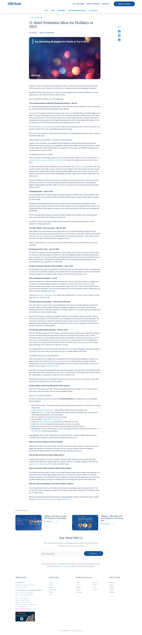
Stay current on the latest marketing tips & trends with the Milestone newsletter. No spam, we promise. (71, 544)
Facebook (112, 582)
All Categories (78, 4)
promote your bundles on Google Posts (41, 464)
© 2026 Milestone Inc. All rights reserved (71, 630)
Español (51, 587)
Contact (51, 582)
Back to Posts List (36, 17)
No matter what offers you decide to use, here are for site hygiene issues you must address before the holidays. (63, 400)
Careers (51, 585)
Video (50, 594)
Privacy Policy (53, 590)
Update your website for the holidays (40, 395)
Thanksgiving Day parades (40, 127)
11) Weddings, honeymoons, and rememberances (44, 355)
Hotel (53, 10)
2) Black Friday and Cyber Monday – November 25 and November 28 (50, 140)
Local (77, 585)
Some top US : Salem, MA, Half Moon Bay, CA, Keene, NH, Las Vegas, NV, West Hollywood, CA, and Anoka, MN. (64, 296)
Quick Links (54, 577)
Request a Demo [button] (124, 4)
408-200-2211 (67, 499)
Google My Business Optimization (42, 410)
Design (95, 585)
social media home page (47, 421)
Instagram (112, 592)
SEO (46, 10)
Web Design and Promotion (77, 10)
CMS (77, 582)
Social (94, 587)
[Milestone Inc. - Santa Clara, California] (14, 4)
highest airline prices (77, 166)
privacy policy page (65, 566)
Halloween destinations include (47, 295)
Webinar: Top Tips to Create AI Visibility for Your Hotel (55, 517)
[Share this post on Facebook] (119, 31)
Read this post (48, 521)
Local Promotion (49, 33)
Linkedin (111, 587)
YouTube (111, 590)
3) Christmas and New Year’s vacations (41, 154)
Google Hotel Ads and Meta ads (52, 419)
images (42, 412)
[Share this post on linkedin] (119, 40)
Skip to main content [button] (8, 1)
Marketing (79, 592)
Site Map (51, 592)
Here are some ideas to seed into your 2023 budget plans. (46, 99)
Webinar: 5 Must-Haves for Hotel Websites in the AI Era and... (112, 518)
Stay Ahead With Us (71, 537)
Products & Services (84, 577)
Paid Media (61, 10)
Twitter (111, 585)
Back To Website (93, 4)
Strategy (78, 590)
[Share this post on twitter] (119, 35)
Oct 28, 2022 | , (41, 33)
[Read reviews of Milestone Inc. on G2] (25, 621)
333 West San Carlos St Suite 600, (24, 585)
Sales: (22, 598)
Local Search (93, 10)
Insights (78, 587)
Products (105, 4)
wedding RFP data (52, 366)
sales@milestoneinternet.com (46, 499)
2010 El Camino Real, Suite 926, (24, 593)
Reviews (95, 582)
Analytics (95, 590)
